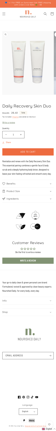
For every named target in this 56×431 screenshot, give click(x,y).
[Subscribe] (50, 355)
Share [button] (8, 142)
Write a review (8, 122)
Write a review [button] (28, 260)
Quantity (5, 128)
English (25, 412)
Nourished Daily (19, 426)
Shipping (15, 117)
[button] (3, 13)
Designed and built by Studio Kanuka (36, 426)
